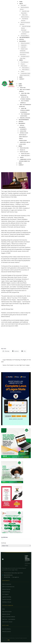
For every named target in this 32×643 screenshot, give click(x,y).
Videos (22, 71)
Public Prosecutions (6, 584)
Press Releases (24, 62)
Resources (22, 41)
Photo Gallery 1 (25, 67)
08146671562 (7, 577)
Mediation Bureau (6, 614)
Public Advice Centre (6, 611)
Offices (21, 39)
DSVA (3, 609)
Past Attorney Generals (24, 19)
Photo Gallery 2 (25, 69)
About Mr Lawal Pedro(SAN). (25, 12)
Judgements (23, 45)
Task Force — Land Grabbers (8, 619)
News (20, 77)
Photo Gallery (24, 65)
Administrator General (7, 621)
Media (21, 60)
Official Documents (25, 43)
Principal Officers (25, 35)
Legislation (23, 47)
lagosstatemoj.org (8, 575)
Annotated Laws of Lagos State (24, 57)
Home (20, 1)
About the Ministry (6, 629)
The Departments (24, 37)
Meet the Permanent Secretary (25, 23)
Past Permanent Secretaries (25, 32)
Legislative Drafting (6, 597)
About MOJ (23, 5)
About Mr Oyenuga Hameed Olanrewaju (25, 110)
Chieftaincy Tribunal (6, 602)
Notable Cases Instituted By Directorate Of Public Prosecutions (24, 51)
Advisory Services (6, 589)
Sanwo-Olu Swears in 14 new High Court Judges (16, 365)
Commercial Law (6, 591)
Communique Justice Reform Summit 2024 (25, 74)
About (21, 3)
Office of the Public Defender (8, 616)
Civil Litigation (5, 594)
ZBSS (9, 640)
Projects (23, 64)
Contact (21, 79)
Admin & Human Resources (8, 586)
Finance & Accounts (6, 599)
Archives (3, 543)
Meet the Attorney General (24, 8)
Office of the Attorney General (25, 15)
